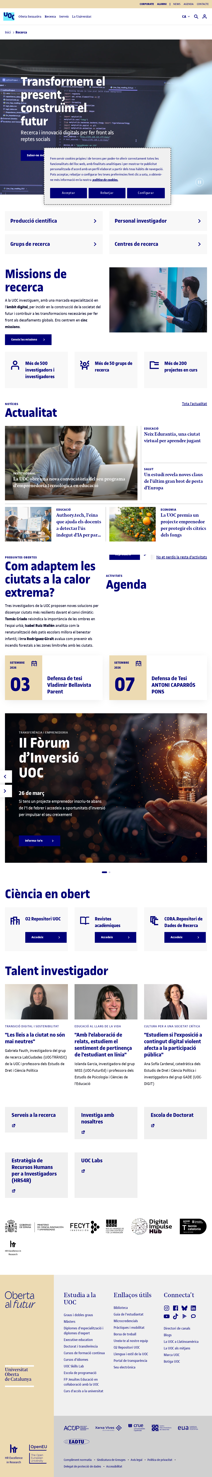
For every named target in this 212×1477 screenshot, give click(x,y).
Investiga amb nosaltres (97, 1118)
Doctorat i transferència (81, 1346)
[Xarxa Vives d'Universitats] (108, 1427)
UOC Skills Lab (74, 1366)
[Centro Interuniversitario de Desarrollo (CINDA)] (161, 1427)
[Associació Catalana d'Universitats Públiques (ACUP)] (76, 1427)
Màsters (69, 1321)
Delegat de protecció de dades (83, 1467)
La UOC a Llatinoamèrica (181, 1341)
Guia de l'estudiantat (128, 1314)
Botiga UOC (172, 1361)
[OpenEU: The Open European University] (38, 1453)
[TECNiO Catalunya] (193, 1226)
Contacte (203, 4)
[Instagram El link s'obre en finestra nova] (167, 1308)
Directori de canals (177, 1328)
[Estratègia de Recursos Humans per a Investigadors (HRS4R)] (14, 1454)
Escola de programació (80, 1373)
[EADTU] (76, 1441)
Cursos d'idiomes (76, 1359)
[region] (107, 176)
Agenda (189, 4)
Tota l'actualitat (194, 403)
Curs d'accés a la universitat (83, 1391)
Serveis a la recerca (34, 1115)
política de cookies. (105, 180)
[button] (104, 872)
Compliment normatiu (78, 1460)
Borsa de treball (125, 1334)
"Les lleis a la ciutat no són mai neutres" (35, 1038)
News (176, 4)
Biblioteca (121, 1307)
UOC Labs (91, 1160)
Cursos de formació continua (84, 1353)
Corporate (147, 4)
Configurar (146, 193)
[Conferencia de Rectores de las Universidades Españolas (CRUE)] (136, 1427)
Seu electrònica (124, 1367)
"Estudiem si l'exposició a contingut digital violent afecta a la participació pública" (173, 1044)
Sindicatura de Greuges (111, 1460)
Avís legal (137, 1460)
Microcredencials (126, 1321)
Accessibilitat (114, 1467)
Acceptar (68, 193)
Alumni (162, 4)
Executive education (78, 1339)
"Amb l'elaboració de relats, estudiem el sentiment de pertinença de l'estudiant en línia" (103, 1044)
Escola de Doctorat (172, 1115)
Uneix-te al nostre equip (131, 1340)
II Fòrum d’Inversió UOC (49, 757)
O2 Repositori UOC (127, 1347)
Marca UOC (171, 1355)
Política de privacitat (160, 1460)
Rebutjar (107, 193)
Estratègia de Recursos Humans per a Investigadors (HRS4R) (34, 1170)
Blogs (168, 1335)
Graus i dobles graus (78, 1315)
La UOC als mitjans (177, 1348)
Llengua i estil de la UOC (131, 1354)
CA (184, 16)
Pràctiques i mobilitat (129, 1327)
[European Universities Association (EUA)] (188, 1427)
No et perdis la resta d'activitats (181, 557)
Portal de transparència (130, 1360)
